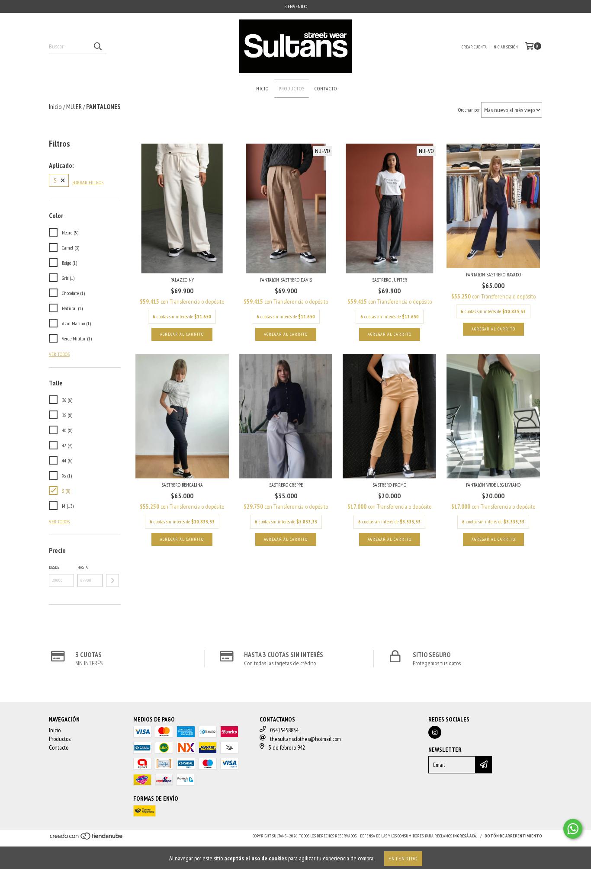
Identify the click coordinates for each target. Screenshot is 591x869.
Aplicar (112, 580)
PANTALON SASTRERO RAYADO (493, 274)
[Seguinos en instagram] (434, 732)
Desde (54, 567)
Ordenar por (469, 109)
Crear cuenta (474, 47)
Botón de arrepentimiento (513, 836)
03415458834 (284, 730)
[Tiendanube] (87, 838)
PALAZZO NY (182, 279)
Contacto (326, 88)
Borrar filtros (87, 182)
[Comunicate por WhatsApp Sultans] (572, 829)
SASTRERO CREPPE (286, 484)
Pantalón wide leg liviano (493, 484)
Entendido (403, 858)
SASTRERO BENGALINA (182, 484)
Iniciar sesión (505, 47)
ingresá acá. (465, 836)
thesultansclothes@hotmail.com (305, 739)
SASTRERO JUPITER (389, 279)
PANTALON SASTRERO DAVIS (286, 279)
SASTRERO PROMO (389, 484)
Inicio (261, 88)
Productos (292, 88)
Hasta (82, 567)
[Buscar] (97, 46)
